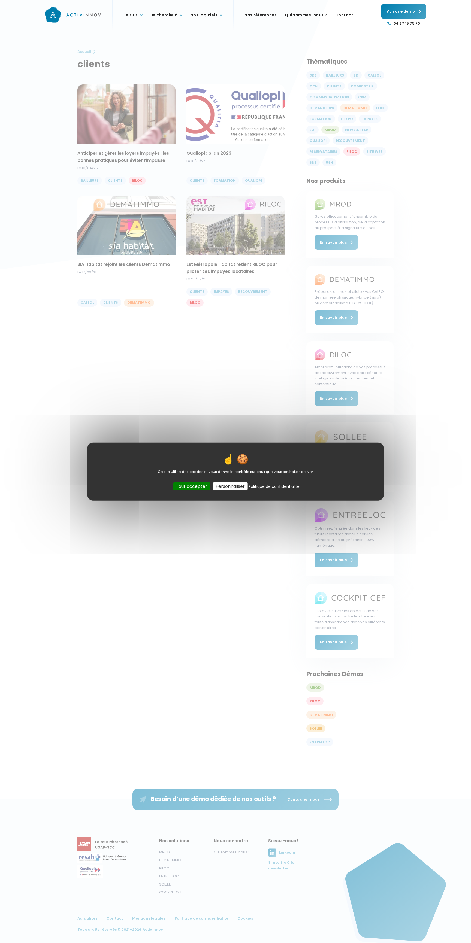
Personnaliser (230, 486)
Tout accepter (191, 486)
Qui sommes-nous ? (306, 15)
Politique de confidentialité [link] (274, 486)
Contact (344, 15)
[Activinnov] (73, 15)
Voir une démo (401, 11)
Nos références (260, 15)
